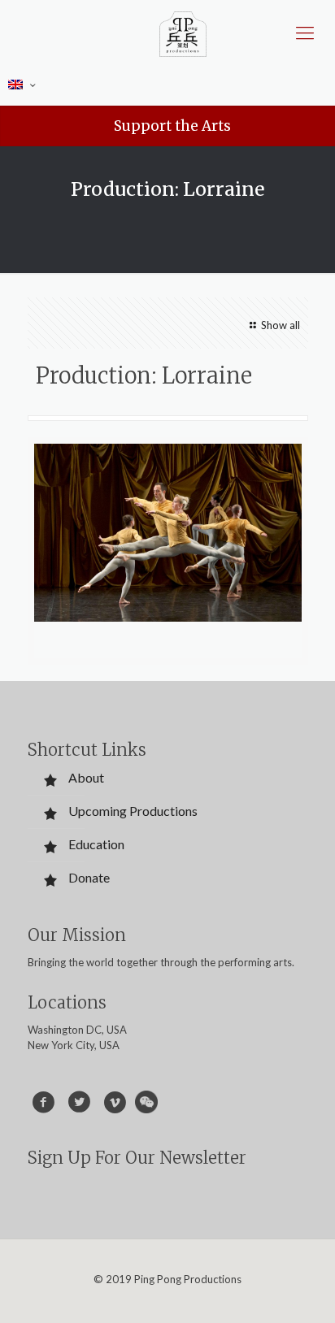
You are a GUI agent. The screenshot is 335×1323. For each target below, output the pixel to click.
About (86, 777)
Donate (89, 877)
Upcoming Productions (133, 810)
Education (96, 844)
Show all (280, 325)
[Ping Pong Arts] (183, 32)
